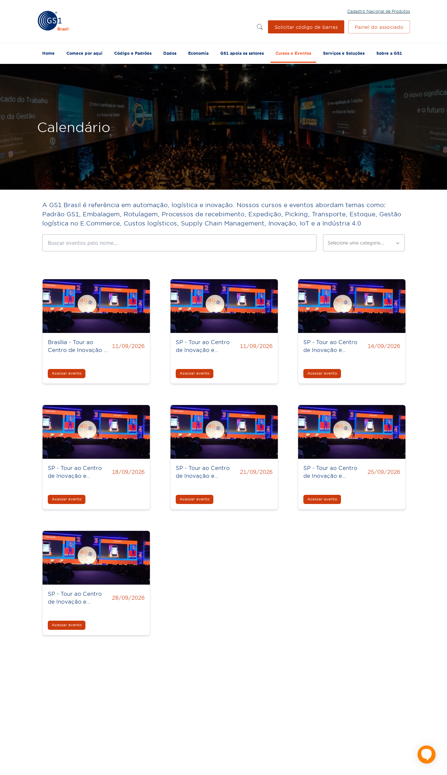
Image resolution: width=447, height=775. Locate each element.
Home (48, 53)
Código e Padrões (133, 53)
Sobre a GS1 (389, 53)
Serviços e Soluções (344, 53)
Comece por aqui (84, 53)
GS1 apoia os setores (242, 53)
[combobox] (364, 242)
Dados (169, 53)
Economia (198, 53)
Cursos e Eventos (293, 53)
